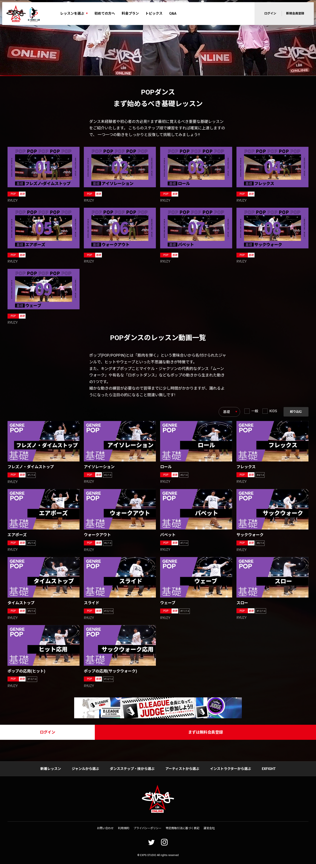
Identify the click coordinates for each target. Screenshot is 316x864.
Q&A (172, 13)
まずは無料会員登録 (205, 732)
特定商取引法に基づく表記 (182, 828)
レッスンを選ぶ (72, 13)
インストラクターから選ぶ (230, 769)
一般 (254, 411)
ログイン (270, 13)
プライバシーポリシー (147, 828)
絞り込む (296, 411)
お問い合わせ (105, 828)
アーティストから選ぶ (182, 769)
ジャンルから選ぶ (85, 769)
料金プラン (130, 13)
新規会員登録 (295, 13)
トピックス (154, 13)
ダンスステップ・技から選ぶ (132, 769)
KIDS (273, 411)
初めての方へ (104, 13)
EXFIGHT (269, 769)
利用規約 (123, 828)
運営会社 (209, 828)
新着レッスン (50, 769)
